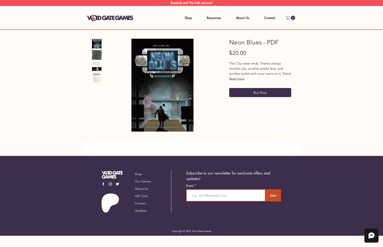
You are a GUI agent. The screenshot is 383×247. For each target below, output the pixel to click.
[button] (291, 18)
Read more (236, 78)
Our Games (143, 181)
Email (190, 185)
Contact (140, 203)
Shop (138, 174)
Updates (141, 211)
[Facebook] (103, 184)
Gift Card (141, 196)
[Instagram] (110, 184)
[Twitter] (117, 184)
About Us (141, 189)
